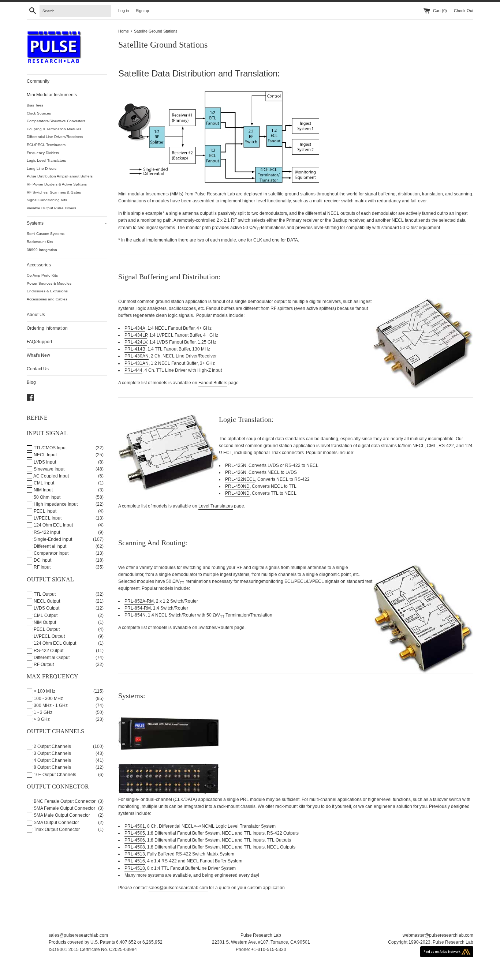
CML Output (45, 615)
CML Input (43, 483)
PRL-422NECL (240, 479)
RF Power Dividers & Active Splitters (57, 184)
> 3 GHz (41, 719)
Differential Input (49, 546)
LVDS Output (46, 608)
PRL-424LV (135, 342)
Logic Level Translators (46, 160)
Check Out (463, 10)
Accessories (67, 264)
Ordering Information (47, 328)
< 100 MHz (44, 691)
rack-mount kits (290, 806)
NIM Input (43, 490)
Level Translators (215, 506)
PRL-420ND (237, 493)
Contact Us (38, 368)
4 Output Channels (52, 760)
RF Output (43, 664)
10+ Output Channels (54, 774)
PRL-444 (133, 370)
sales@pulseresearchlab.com (178, 887)
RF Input (42, 567)
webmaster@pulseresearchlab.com (438, 935)
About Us (36, 314)
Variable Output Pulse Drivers (51, 208)
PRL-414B (134, 349)
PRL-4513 (134, 854)
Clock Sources (39, 113)
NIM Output (44, 622)
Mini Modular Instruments (67, 94)
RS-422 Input (46, 532)
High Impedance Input (55, 504)
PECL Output (46, 629)
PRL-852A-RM (139, 601)
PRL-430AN (136, 356)
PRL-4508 (134, 847)
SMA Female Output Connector (64, 808)
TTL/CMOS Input (50, 447)
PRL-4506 (134, 840)
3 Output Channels (52, 753)
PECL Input (44, 511)
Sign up (142, 10)
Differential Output (51, 657)
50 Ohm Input (46, 497)
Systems (67, 223)
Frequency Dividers (43, 153)
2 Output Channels (52, 746)
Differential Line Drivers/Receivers (55, 137)
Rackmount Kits (40, 242)
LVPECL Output (49, 636)
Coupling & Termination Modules (54, 129)
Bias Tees (35, 105)
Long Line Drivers (41, 168)
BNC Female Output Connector (64, 801)
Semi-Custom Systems (45, 234)
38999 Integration (42, 250)
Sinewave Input (48, 469)
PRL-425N (235, 465)
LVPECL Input (47, 518)
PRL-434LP (135, 335)
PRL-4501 (134, 826)
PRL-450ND (237, 486)
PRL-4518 (134, 868)
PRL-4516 (134, 861)
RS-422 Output (48, 650)
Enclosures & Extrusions (47, 291)
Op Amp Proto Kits (42, 275)
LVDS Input (44, 462)
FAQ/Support (39, 341)
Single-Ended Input (52, 539)
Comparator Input (50, 553)
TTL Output (44, 594)
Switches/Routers (215, 627)
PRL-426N (235, 472)
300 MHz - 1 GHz (50, 705)
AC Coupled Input (51, 476)
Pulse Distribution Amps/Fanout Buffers (60, 176)
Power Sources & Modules (49, 283)
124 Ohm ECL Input (53, 525)
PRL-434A (134, 328)
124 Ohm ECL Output (54, 643)
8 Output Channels (52, 767)
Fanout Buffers (212, 382)
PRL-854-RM (137, 608)
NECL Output (46, 601)
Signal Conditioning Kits (47, 200)
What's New (38, 355)
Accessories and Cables (47, 299)
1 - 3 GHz (42, 712)
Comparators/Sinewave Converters (56, 121)
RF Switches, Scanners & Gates (54, 192)
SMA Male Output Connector (61, 815)
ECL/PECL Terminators (46, 145)
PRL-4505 (134, 833)
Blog (31, 382)
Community (38, 81)
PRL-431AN (136, 363)
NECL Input (45, 454)
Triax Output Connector (56, 829)
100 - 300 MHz (48, 698)
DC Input (42, 560)
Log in (123, 10)
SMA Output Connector (56, 822)
